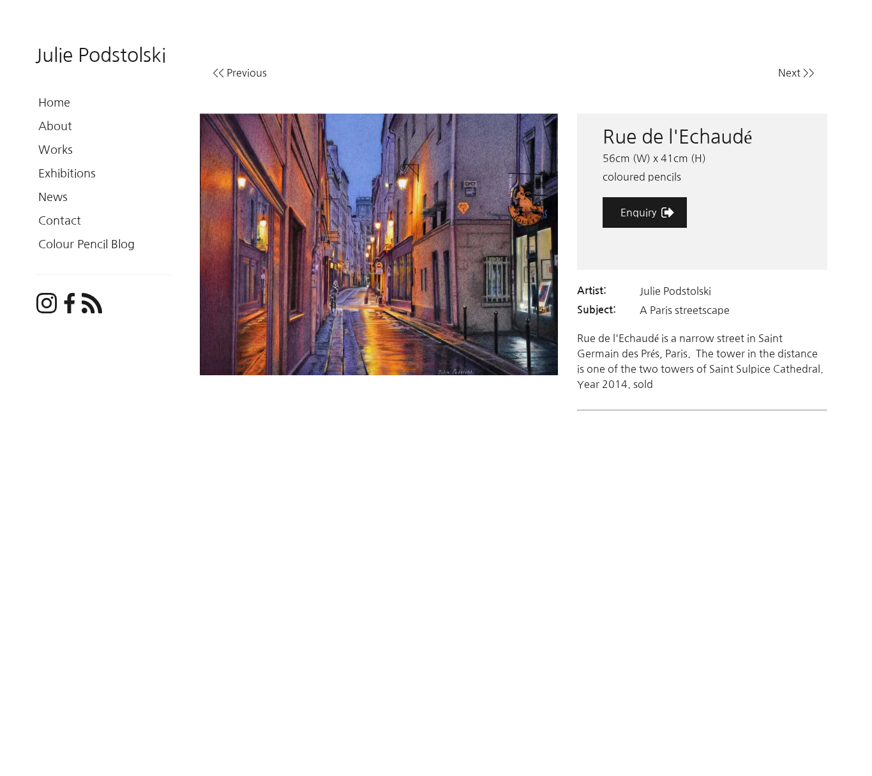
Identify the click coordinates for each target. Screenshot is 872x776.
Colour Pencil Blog (86, 244)
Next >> (796, 73)
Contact (59, 221)
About (55, 126)
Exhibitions (67, 173)
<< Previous (240, 73)
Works (55, 150)
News (53, 197)
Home (54, 102)
